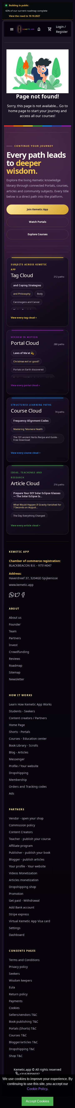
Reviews (14, 659)
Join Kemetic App (37, 209)
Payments (15, 1001)
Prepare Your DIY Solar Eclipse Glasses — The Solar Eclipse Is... (36, 494)
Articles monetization (24, 880)
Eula (12, 987)
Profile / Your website (23, 766)
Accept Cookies (37, 1101)
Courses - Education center (28, 739)
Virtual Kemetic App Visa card (29, 921)
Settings (14, 928)
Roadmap (15, 665)
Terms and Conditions (24, 960)
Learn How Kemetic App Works (30, 704)
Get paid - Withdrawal (24, 900)
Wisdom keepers (20, 980)
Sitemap (14, 672)
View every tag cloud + (24, 317)
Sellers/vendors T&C (23, 1015)
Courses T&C (18, 1035)
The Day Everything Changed (29, 515)
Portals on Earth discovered (28, 369)
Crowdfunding (19, 652)
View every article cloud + (25, 525)
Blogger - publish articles (26, 859)
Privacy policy (18, 967)
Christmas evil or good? (26, 361)
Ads (11, 793)
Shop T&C (15, 1056)
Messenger (17, 759)
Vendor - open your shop (26, 818)
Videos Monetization (23, 873)
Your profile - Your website (27, 866)
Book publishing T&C (23, 1022)
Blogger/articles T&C (23, 1042)
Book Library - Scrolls (23, 745)
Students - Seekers (22, 711)
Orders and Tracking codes (28, 786)
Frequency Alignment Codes (31, 420)
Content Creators (21, 832)
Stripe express (19, 914)
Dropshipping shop (22, 887)
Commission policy (22, 825)
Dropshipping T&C (22, 1049)
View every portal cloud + (25, 385)
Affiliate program (21, 846)
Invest (13, 645)
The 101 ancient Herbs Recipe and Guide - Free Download (35, 438)
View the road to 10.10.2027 (24, 15)
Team (12, 631)
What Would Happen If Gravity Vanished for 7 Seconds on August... (37, 506)
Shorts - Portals (19, 732)
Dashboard (16, 935)
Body (40, 293)
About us (15, 618)
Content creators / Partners (28, 718)
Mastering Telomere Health (28, 429)
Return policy (18, 994)
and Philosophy (21, 293)
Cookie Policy (37, 1089)
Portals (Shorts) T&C (22, 1028)
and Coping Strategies (27, 285)
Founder (15, 624)
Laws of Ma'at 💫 (23, 353)
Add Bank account (21, 907)
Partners (15, 638)
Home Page (17, 725)
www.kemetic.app (21, 585)
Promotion (16, 894)
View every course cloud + (25, 452)
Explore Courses (38, 234)
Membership (18, 780)
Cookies (14, 1008)
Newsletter (16, 679)
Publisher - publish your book (29, 853)
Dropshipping (18, 773)
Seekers (14, 974)
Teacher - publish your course (30, 839)
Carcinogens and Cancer (26, 302)
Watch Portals (37, 222)
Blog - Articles (18, 752)
